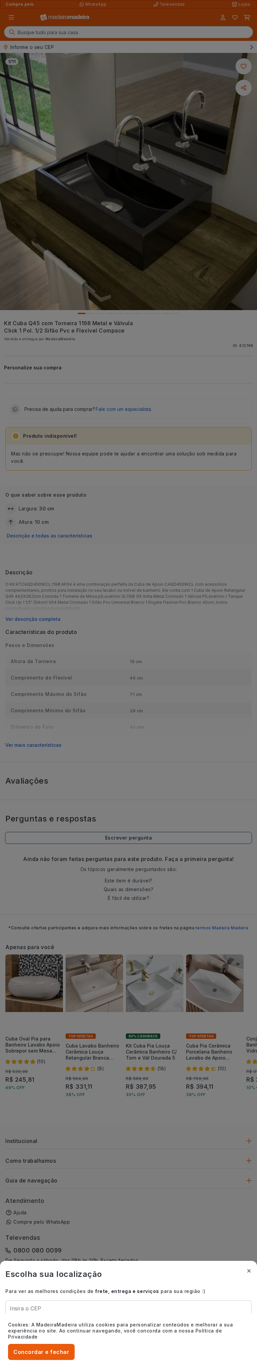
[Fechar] (249, 1271)
